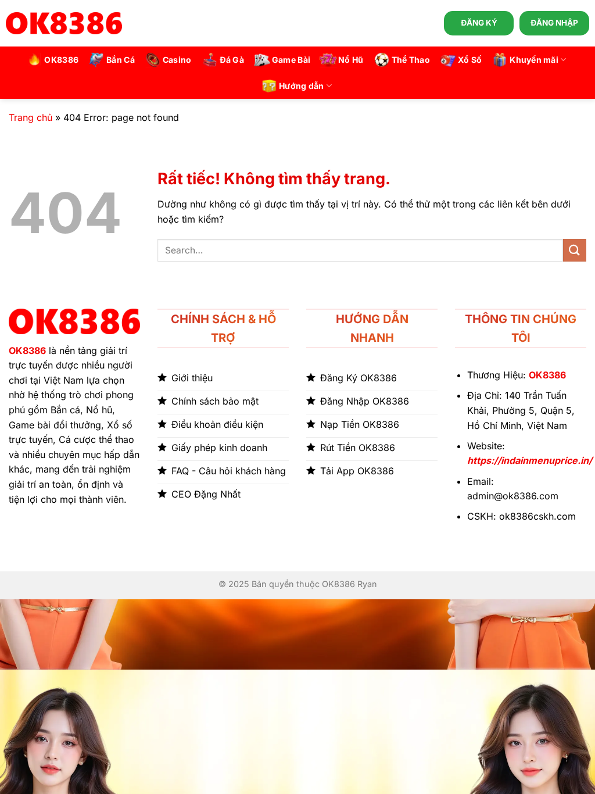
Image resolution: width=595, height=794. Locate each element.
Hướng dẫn (301, 86)
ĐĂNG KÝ (479, 22)
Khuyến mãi (534, 60)
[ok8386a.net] (64, 23)
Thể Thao (411, 60)
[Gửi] (574, 250)
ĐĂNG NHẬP (554, 22)
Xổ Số (470, 60)
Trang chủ (30, 117)
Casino (177, 60)
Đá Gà (232, 60)
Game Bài (291, 60)
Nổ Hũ (350, 60)
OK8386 (61, 60)
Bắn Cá (120, 60)
